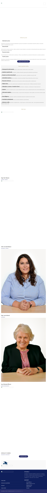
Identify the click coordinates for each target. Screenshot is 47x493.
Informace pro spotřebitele (5, 483)
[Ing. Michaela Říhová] (23, 350)
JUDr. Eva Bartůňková (6, 246)
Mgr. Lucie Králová (5, 315)
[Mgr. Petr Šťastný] (23, 143)
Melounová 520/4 (29, 485)
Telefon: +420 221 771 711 (30, 483)
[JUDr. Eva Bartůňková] (23, 212)
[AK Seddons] (8, 3)
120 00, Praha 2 (28, 486)
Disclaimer (3, 485)
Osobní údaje (3, 480)
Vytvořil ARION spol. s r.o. (19, 491)
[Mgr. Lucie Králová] (23, 281)
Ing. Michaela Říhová (6, 384)
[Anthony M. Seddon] (23, 419)
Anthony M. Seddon (6, 453)
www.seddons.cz (29, 482)
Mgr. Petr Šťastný (5, 178)
